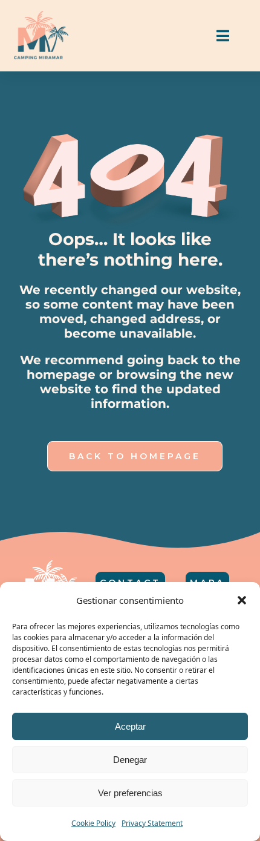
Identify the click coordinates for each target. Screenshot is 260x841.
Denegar (130, 759)
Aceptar (130, 726)
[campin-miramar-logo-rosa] (41, 15)
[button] (242, 600)
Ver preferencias (130, 793)
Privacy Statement (152, 823)
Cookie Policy (93, 823)
